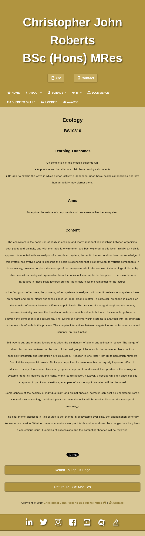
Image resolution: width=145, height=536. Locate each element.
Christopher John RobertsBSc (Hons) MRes (73, 40)
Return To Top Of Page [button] (72, 470)
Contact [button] (87, 78)
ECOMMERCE (99, 92)
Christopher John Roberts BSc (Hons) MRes (73, 502)
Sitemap (118, 502)
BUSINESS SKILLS (23, 102)
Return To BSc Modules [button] (72, 487)
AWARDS (72, 102)
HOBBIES (50, 102)
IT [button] (77, 92)
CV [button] (58, 78)
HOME (15, 92)
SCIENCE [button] (57, 92)
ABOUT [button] (34, 92)
